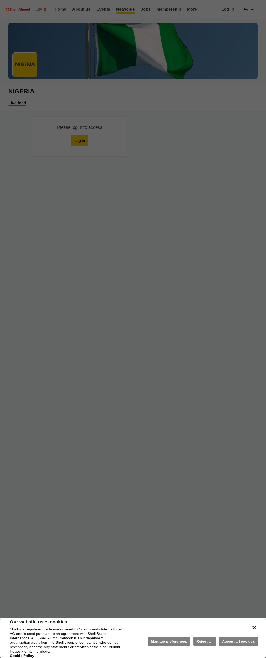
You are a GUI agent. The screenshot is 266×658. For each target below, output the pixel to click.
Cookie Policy (22, 656)
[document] (133, 638)
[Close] (254, 627)
